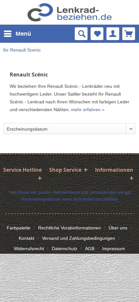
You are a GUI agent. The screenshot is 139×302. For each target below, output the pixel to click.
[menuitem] (17, 33)
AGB (89, 248)
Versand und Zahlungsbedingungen (78, 238)
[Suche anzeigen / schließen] (81, 33)
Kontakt (26, 238)
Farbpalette (18, 227)
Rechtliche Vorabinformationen (69, 227)
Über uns (118, 227)
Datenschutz (64, 248)
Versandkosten (103, 192)
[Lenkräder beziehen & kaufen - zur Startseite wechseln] (69, 12)
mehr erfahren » (87, 109)
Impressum (113, 248)
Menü (23, 33)
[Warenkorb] (128, 33)
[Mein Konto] (112, 33)
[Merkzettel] (97, 33)
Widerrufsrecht (29, 248)
